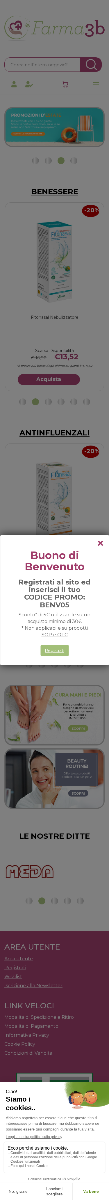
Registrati (54, 650)
